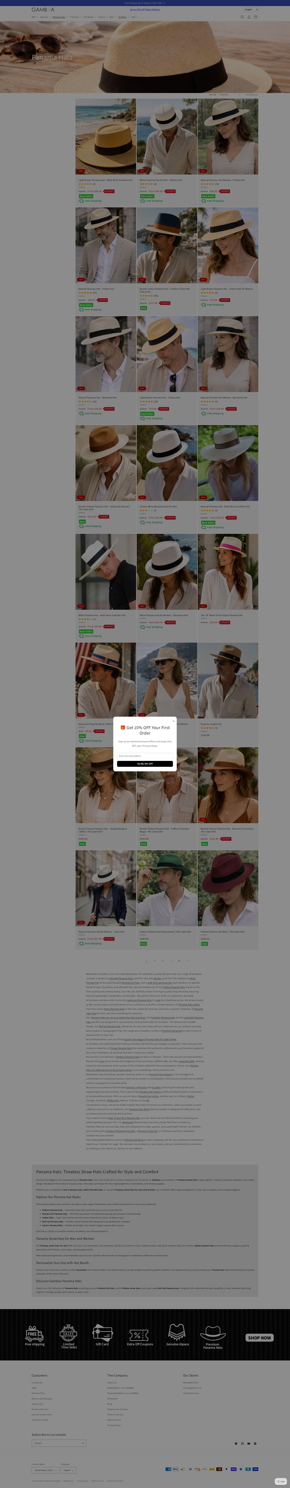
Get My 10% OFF (145, 764)
